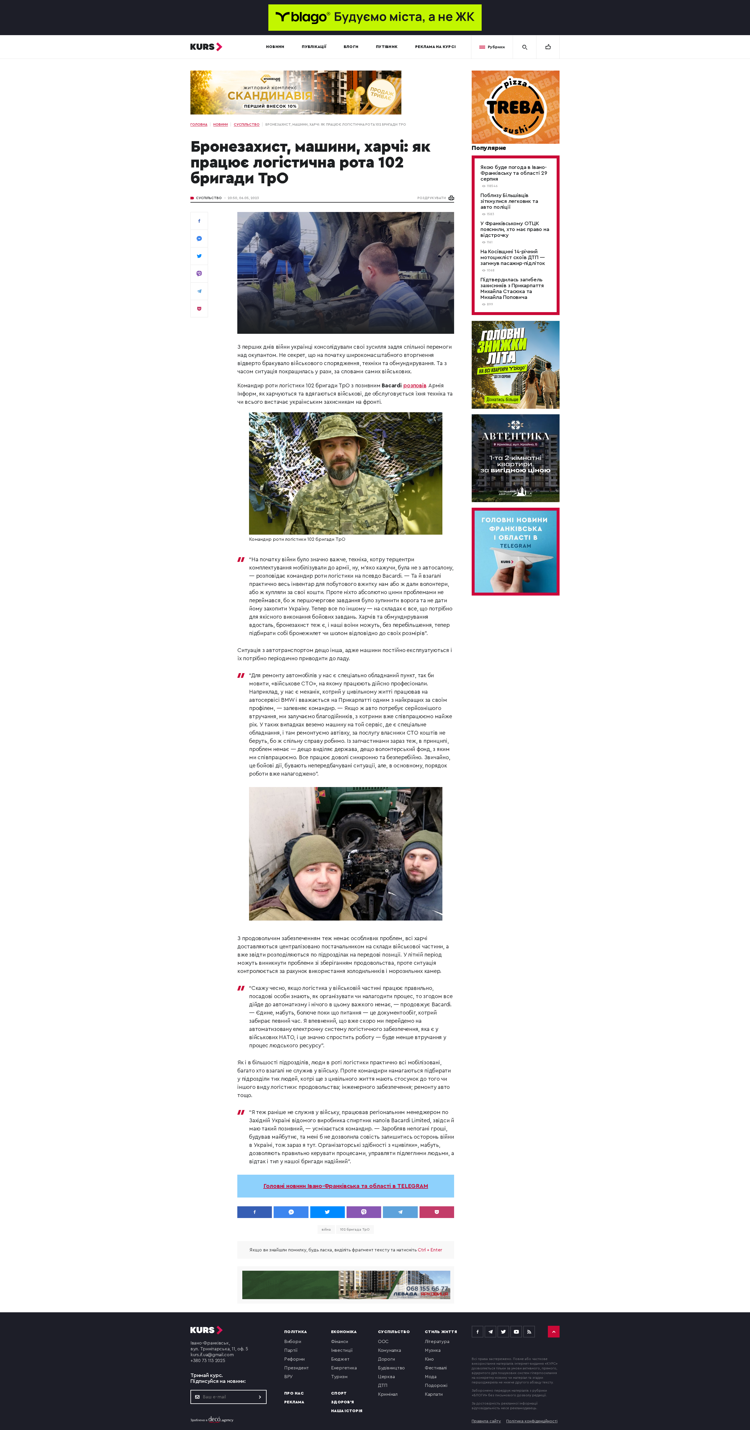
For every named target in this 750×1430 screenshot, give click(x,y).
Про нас (294, 1393)
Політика (295, 1332)
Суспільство (209, 198)
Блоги (351, 47)
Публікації (314, 47)
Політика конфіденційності (532, 1421)
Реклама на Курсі (435, 47)
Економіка (344, 1332)
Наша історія (346, 1411)
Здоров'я (342, 1402)
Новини (275, 47)
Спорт (339, 1393)
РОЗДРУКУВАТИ (431, 198)
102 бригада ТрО (355, 1229)
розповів (414, 386)
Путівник (387, 47)
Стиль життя (441, 1332)
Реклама (294, 1402)
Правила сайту (486, 1421)
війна (326, 1229)
